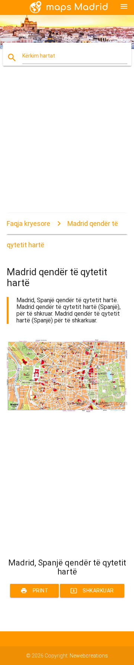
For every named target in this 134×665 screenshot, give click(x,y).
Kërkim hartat (38, 56)
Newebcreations (89, 656)
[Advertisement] (67, 146)
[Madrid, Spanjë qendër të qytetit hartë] (67, 410)
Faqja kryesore (28, 223)
